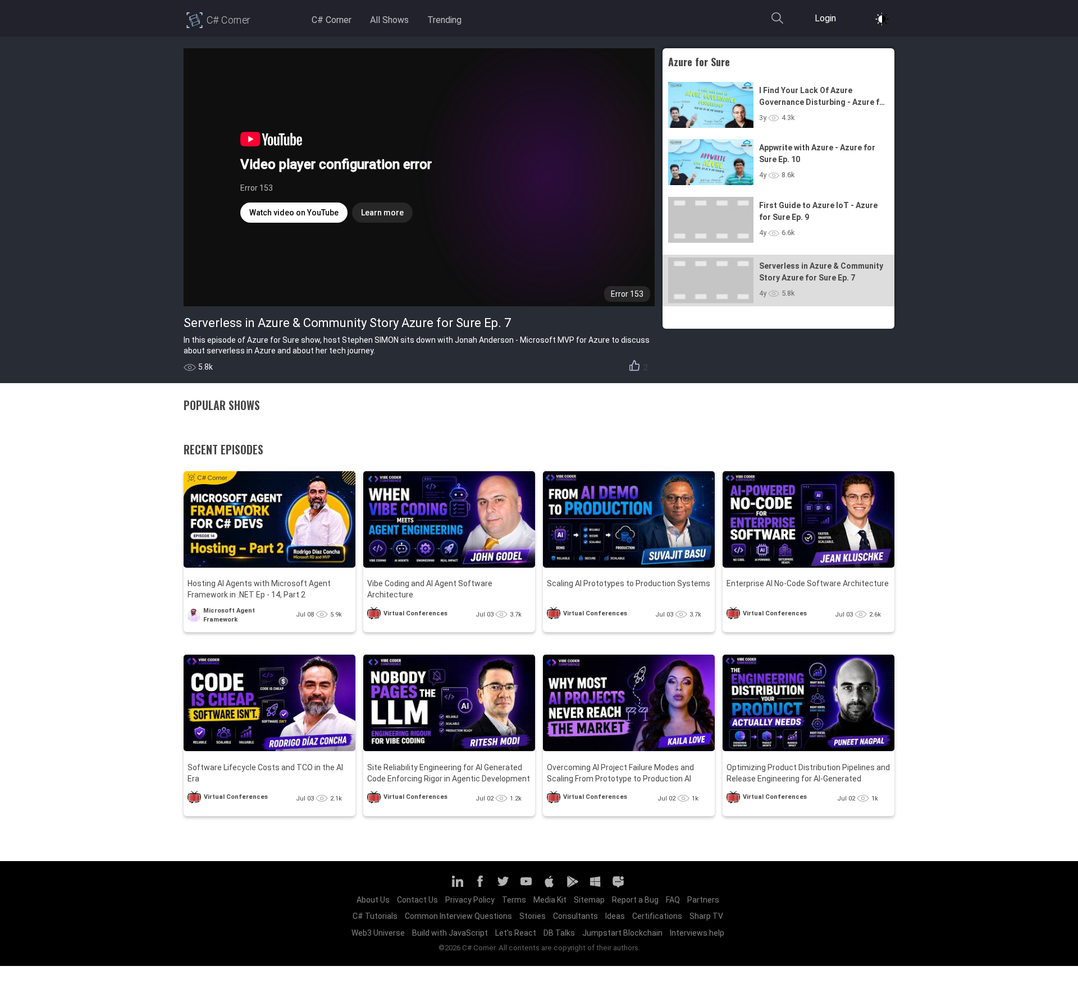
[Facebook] (480, 886)
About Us (373, 899)
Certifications (657, 916)
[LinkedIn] (457, 886)
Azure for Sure (699, 61)
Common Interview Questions (458, 916)
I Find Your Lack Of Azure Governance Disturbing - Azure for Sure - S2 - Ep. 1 (823, 97)
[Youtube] (526, 886)
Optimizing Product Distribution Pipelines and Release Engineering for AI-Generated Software (808, 774)
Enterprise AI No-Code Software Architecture (808, 583)
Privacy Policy (470, 899)
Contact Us (417, 899)
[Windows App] (595, 886)
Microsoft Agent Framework (229, 615)
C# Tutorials (375, 916)
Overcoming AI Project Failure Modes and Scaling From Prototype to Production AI (620, 773)
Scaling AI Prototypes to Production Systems (628, 583)
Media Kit (550, 899)
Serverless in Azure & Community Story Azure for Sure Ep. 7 (821, 271)
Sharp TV (706, 916)
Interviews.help (697, 932)
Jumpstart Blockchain (622, 932)
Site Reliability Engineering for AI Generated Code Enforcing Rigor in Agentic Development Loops (448, 774)
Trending (444, 20)
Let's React (515, 932)
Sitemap (589, 899)
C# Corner (331, 20)
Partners (703, 899)
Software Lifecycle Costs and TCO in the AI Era (265, 773)
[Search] (777, 23)
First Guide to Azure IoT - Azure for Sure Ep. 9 (818, 211)
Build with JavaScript (450, 932)
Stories (532, 916)
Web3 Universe (378, 932)
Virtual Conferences (415, 613)
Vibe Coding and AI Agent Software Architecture (429, 589)
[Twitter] (503, 886)
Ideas (615, 916)
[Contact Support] (618, 886)
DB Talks (559, 932)
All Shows (389, 20)
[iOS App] (549, 886)
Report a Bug (635, 899)
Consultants (575, 916)
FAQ (673, 899)
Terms (514, 899)
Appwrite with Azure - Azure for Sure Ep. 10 (817, 153)
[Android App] (572, 886)
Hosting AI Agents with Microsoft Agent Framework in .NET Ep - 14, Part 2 (259, 589)
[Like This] (634, 367)
